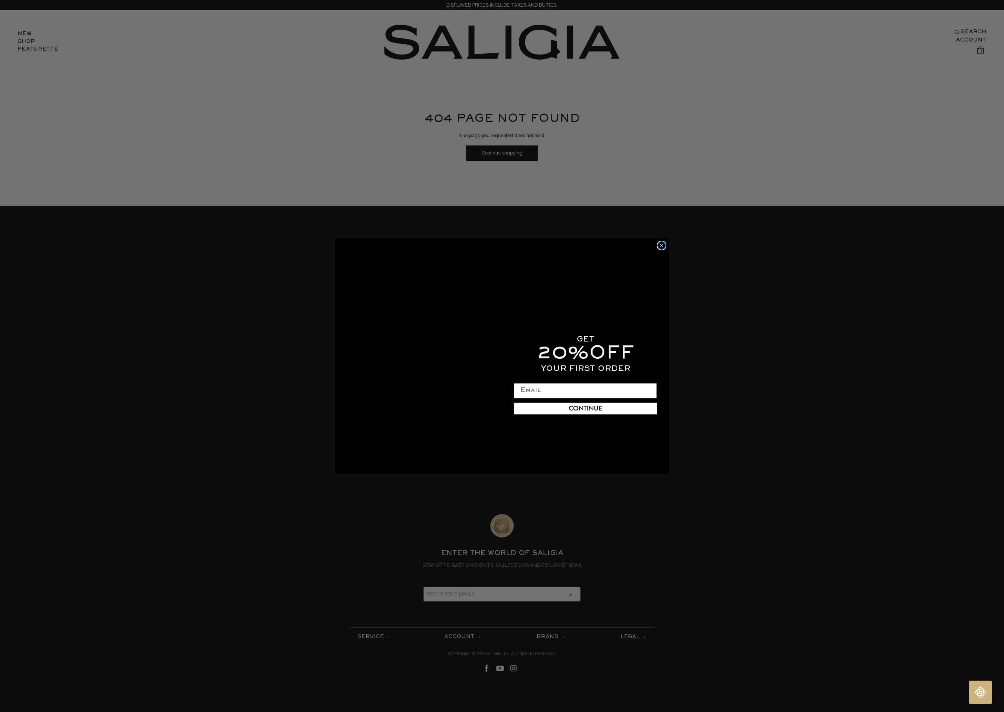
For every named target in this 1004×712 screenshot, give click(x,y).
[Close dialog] (662, 245)
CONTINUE (585, 408)
